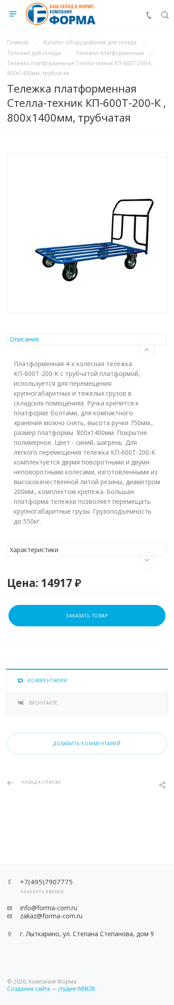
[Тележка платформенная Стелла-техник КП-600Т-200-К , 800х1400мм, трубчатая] (87, 232)
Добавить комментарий (87, 743)
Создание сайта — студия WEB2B (51, 988)
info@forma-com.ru (48, 908)
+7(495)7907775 (46, 881)
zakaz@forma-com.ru (51, 916)
